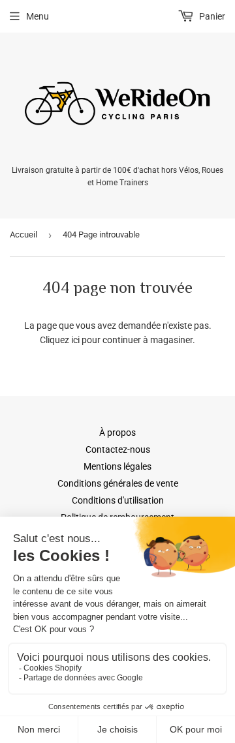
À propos (117, 432)
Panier (211, 16)
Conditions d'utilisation (118, 500)
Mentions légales (117, 466)
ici (75, 340)
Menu (37, 16)
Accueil (23, 234)
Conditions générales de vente (117, 483)
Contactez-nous (118, 449)
